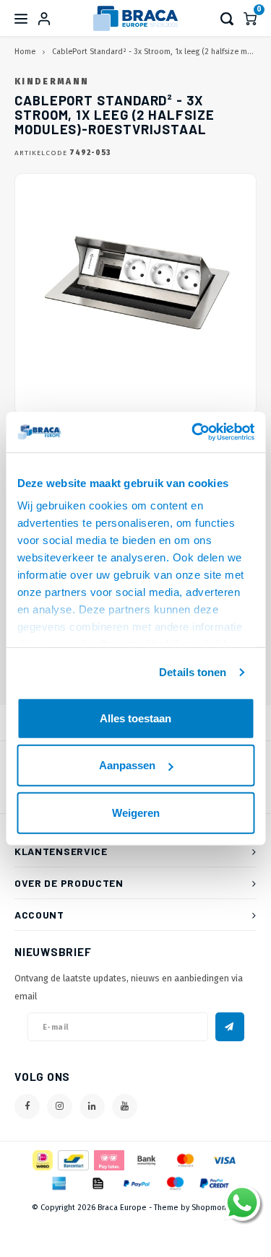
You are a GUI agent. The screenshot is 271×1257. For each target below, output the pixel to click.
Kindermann (51, 81)
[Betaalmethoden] (41, 1160)
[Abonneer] (229, 1026)
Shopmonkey (215, 1207)
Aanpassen (127, 765)
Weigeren (136, 812)
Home (24, 51)
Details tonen (192, 672)
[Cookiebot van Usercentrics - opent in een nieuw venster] (193, 432)
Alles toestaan (135, 717)
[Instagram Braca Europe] (59, 1106)
